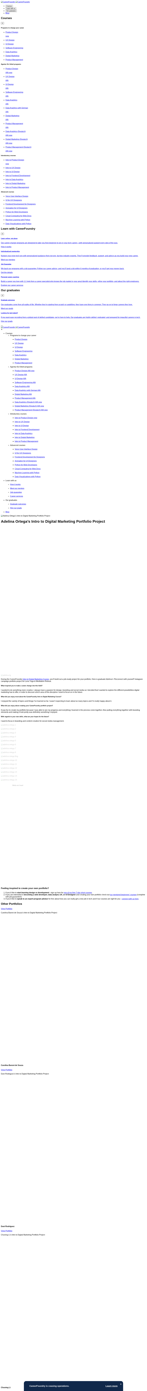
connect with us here (130, 899)
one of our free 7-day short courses (78, 893)
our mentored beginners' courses (123, 895)
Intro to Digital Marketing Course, (36, 679)
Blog (7, 13)
